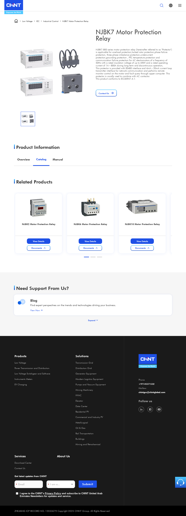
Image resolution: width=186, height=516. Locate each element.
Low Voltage (27, 21)
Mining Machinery (84, 389)
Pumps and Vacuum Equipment (91, 384)
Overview (23, 159)
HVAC (79, 395)
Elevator (79, 400)
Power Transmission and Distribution (32, 368)
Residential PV (82, 411)
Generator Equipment (86, 373)
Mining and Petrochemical (88, 444)
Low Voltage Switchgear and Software (32, 373)
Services (20, 456)
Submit (87, 484)
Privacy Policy (53, 493)
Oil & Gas (80, 427)
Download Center (23, 462)
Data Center (81, 406)
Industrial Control (50, 21)
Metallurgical (82, 422)
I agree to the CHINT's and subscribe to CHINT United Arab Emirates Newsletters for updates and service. (61, 495)
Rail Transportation (85, 433)
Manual (58, 159)
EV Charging (21, 384)
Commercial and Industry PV (89, 417)
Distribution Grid (84, 368)
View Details (38, 241)
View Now (35, 310)
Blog (33, 300)
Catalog (41, 159)
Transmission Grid (84, 362)
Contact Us (20, 468)
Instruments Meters (23, 378)
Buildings (80, 438)
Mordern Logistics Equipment (89, 378)
